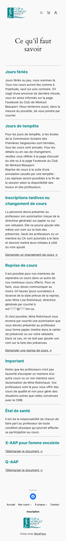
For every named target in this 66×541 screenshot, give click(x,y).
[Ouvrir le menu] (41, 13)
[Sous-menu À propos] (46, 504)
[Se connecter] (55, 12)
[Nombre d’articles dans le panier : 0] (48, 12)
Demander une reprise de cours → (28, 350)
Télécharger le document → (24, 451)
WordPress (40, 533)
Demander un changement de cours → (31, 254)
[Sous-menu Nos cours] (31, 504)
